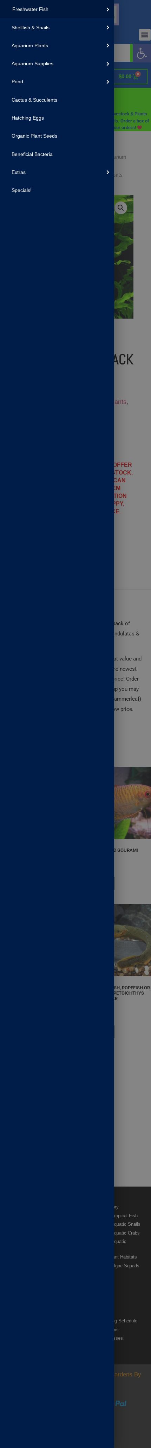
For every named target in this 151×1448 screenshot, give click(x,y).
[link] (57, 9)
